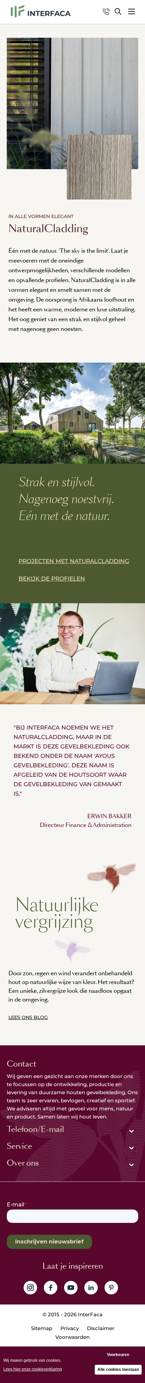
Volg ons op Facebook (50, 1287)
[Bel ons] (106, 11)
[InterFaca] (41, 11)
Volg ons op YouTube (71, 1287)
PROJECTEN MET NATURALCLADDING (74, 561)
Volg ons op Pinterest (111, 1287)
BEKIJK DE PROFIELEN (52, 578)
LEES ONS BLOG (28, 1017)
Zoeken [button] (118, 11)
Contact (21, 1064)
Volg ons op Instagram (30, 1287)
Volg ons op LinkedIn (91, 1287)
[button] (131, 11)
